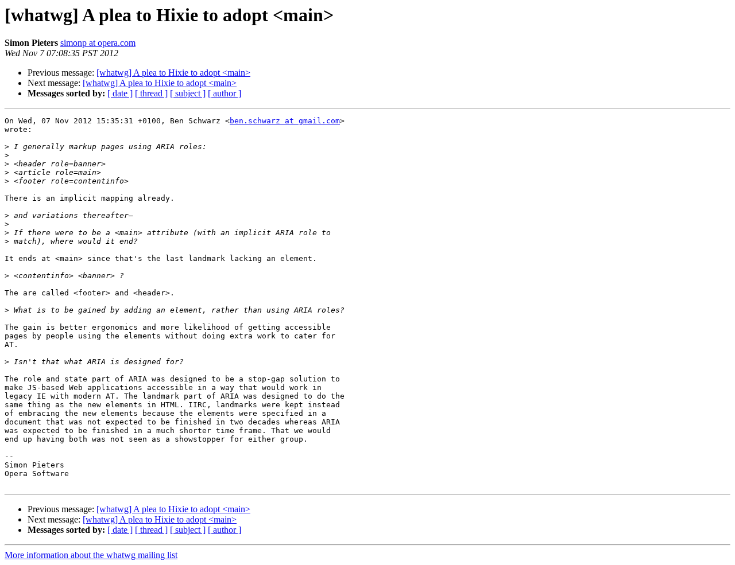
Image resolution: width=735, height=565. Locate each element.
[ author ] (224, 93)
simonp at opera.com (98, 43)
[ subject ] (188, 93)
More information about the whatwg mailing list (91, 555)
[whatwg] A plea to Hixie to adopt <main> (173, 72)
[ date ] (120, 93)
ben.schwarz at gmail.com (285, 120)
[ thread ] (151, 93)
